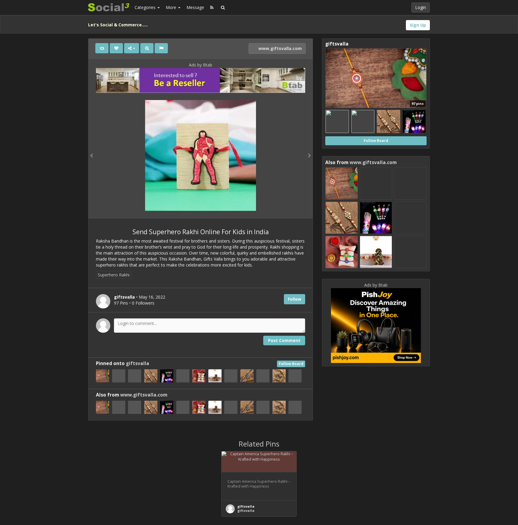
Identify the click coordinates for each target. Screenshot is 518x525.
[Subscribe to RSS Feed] (211, 7)
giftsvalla (137, 363)
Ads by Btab (200, 65)
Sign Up (418, 25)
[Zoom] (146, 48)
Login (420, 7)
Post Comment (284, 340)
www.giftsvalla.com (279, 48)
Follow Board (291, 363)
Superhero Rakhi (114, 275)
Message (195, 7)
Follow (294, 299)
